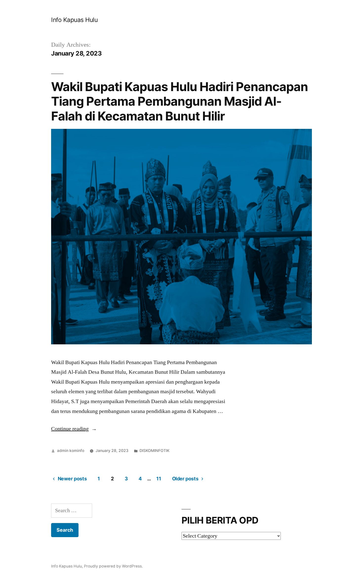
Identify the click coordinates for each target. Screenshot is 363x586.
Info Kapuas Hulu (74, 19)
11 (158, 479)
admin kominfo (70, 450)
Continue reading (74, 428)
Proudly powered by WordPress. (113, 566)
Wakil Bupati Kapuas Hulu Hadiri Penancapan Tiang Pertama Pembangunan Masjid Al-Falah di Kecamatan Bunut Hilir (179, 101)
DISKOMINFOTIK (154, 450)
